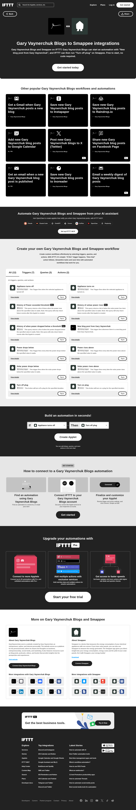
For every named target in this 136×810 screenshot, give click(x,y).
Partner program (45, 800)
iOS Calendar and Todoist (47, 779)
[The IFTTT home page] (7, 5)
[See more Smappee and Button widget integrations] (99, 681)
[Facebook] (81, 800)
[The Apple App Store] (108, 745)
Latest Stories (76, 745)
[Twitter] (102, 800)
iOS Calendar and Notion (47, 754)
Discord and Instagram (46, 750)
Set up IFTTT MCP (68, 231)
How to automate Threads (78, 779)
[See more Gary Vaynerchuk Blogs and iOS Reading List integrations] (17, 681)
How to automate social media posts (82, 783)
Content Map (26, 770)
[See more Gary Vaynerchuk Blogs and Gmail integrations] (55, 681)
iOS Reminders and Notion (47, 774)
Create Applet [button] (68, 437)
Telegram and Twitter (45, 783)
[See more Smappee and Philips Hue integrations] (99, 691)
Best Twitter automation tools (79, 754)
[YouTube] (97, 800)
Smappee (83, 43)
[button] (68, 515)
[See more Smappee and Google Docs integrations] (80, 691)
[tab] (12, 273)
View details (15, 297)
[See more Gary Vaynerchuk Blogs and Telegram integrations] (36, 691)
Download (75, 657)
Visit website (13, 659)
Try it (62, 297)
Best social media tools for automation (82, 787)
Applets (24, 758)
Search (24, 774)
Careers (35, 800)
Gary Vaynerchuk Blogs (42, 43)
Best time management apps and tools (82, 758)
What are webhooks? (76, 770)
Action (21, 388)
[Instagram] (91, 800)
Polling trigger (23, 289)
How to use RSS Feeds (77, 766)
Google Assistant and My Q (47, 762)
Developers (26, 800)
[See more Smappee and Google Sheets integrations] (118, 691)
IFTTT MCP (26, 762)
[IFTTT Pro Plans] (52, 305)
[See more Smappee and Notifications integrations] (80, 681)
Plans (102, 5)
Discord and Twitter (45, 787)
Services (25, 750)
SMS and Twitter (44, 770)
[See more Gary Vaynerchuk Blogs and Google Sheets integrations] (55, 691)
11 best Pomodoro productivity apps (82, 774)
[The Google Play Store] (108, 751)
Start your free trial (68, 597)
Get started (125, 5)
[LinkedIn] (86, 800)
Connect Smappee (81, 663)
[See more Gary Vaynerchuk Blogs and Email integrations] (36, 681)
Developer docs (27, 783)
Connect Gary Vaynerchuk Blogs (24, 665)
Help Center (26, 766)
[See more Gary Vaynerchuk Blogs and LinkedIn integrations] (17, 691)
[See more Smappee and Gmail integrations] (118, 681)
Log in (112, 5)
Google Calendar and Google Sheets (51, 758)
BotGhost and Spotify (45, 766)
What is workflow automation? (79, 762)
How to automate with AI (77, 750)
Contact (56, 800)
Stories (24, 754)
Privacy (64, 800)
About (71, 800)
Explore (93, 5)
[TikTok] (107, 800)
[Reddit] (112, 800)
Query (21, 308)
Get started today (68, 67)
